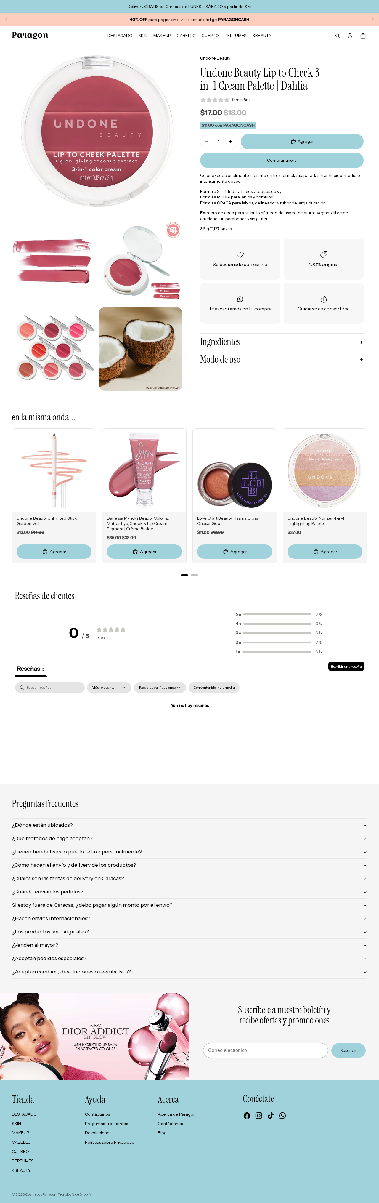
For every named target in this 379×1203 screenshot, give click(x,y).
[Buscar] (337, 35)
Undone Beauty (215, 58)
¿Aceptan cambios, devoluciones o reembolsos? (71, 971)
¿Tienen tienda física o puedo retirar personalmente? (77, 851)
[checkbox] (214, 687)
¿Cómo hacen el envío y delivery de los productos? (74, 865)
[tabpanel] (189, 725)
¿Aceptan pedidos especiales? (49, 958)
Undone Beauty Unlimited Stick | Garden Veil (47, 520)
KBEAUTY (21, 1170)
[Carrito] (363, 35)
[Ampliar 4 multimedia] (53, 349)
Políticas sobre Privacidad (109, 1142)
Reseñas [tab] (30, 668)
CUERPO (20, 1151)
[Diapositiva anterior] (6, 19)
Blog (162, 1132)
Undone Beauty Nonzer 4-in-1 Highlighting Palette (316, 520)
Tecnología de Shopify (74, 1194)
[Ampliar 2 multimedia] (53, 262)
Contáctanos (97, 1114)
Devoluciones (98, 1132)
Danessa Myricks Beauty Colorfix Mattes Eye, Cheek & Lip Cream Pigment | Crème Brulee (138, 523)
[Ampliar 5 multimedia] (140, 349)
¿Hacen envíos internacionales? (51, 918)
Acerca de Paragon (177, 1114)
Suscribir (348, 1050)
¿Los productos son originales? (50, 931)
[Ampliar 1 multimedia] (97, 131)
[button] (279, 614)
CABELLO (21, 1142)
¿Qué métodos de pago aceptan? (52, 838)
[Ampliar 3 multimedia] (140, 262)
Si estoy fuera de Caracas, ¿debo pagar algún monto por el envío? (92, 905)
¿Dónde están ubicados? (42, 825)
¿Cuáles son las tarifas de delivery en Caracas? (68, 878)
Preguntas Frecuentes (106, 1123)
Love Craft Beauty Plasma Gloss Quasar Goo (227, 520)
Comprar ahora (282, 160)
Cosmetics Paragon (40, 1194)
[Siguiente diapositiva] (372, 19)
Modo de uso (220, 359)
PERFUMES (23, 1161)
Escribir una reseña (346, 666)
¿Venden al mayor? (35, 945)
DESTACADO (24, 1114)
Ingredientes (220, 342)
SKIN (16, 1123)
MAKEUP (20, 1132)
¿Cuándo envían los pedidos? (47, 891)
